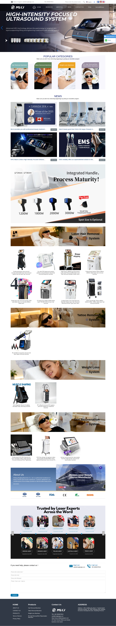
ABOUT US (59, 7)
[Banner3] (58, 28)
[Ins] (104, 2)
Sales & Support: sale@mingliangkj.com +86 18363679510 (33, 2)
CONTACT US (80, 7)
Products (32, 605)
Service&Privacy (100, 7)
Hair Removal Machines (34, 608)
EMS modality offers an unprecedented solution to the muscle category (81, 159)
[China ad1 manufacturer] (58, 222)
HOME (39, 7)
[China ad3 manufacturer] (58, 558)
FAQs (89, 7)
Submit (14, 595)
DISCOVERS (16, 484)
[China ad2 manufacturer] (58, 497)
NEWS (69, 7)
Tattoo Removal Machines (35, 610)
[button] (57, 50)
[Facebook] (98, 2)
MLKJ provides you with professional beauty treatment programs (31, 129)
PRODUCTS (49, 7)
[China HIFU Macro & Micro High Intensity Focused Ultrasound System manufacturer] (34, 156)
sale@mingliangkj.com (79, 567)
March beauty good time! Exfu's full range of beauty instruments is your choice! (84, 129)
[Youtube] (101, 2)
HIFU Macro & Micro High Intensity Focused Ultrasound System (31, 159)
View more (53, 129)
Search (84, 2)
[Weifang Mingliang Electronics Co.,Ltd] (18, 7)
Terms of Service (17, 616)
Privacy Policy (16, 618)
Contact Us (56, 605)
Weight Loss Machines (34, 613)
